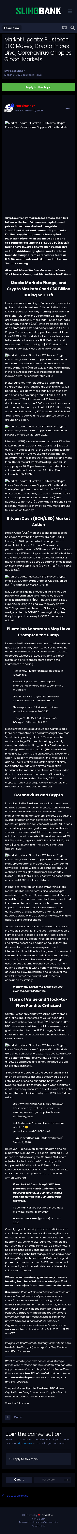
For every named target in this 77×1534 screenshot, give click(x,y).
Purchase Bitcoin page (20, 1377)
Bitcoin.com (23, 1304)
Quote (18, 1417)
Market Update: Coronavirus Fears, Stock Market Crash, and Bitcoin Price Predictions (38, 272)
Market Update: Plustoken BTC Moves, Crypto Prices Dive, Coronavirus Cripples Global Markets (35, 1392)
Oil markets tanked (35, 336)
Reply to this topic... (25, 1459)
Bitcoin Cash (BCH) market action (26, 533)
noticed (39, 592)
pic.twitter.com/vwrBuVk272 (31, 711)
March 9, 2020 (22, 1142)
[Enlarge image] (38, 357)
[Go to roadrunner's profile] (9, 108)
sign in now (25, 1443)
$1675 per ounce (51, 1262)
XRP (21, 458)
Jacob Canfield (51, 729)
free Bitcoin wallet (37, 1373)
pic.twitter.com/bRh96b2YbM (31, 1131)
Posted (29, 110)
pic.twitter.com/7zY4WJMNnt (31, 1212)
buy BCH (60, 1377)
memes (62, 1014)
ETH (21, 441)
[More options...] (67, 108)
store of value (41, 1018)
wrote (54, 824)
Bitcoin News (33, 75)
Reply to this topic (38, 87)
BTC (54, 243)
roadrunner (16, 71)
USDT (58, 497)
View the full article (17, 1403)
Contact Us (38, 1526)
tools (41, 1365)
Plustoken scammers (34, 643)
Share (20, 1479)
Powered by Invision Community (38, 1522)
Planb (52, 1153)
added (9, 762)
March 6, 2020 (38, 722)
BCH (39, 518)
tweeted (47, 754)
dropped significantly (18, 320)
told (60, 782)
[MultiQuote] (7, 1417)
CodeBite (47, 1515)
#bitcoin (23, 1123)
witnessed (25, 656)
